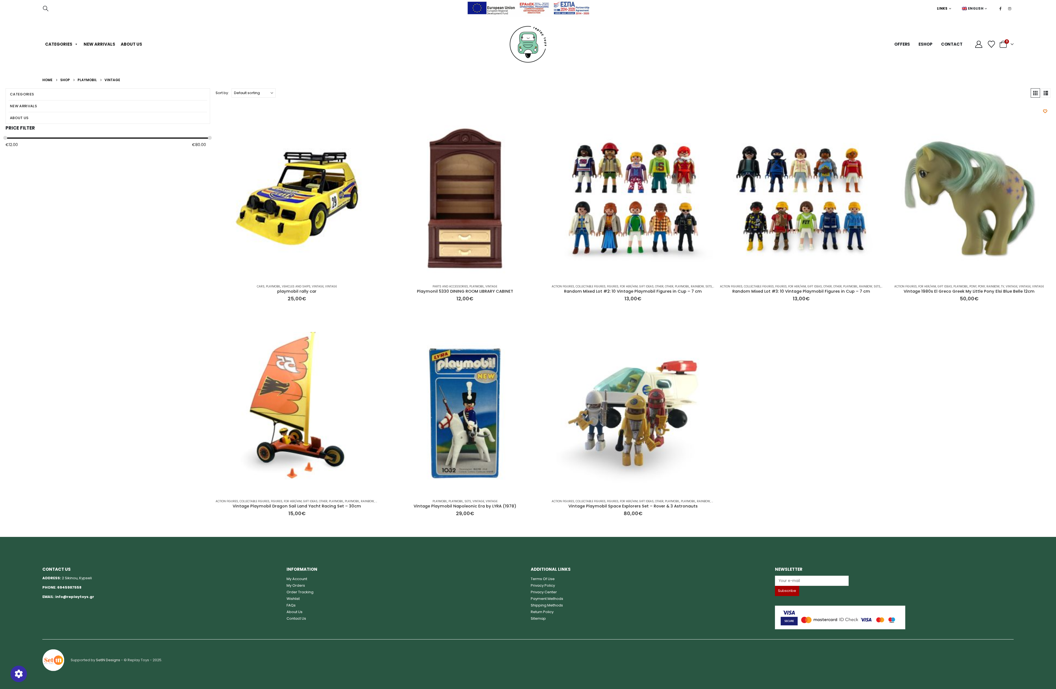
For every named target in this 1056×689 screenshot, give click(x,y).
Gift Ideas (646, 286)
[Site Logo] (528, 44)
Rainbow (697, 286)
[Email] (894, 581)
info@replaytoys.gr (74, 596)
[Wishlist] (991, 44)
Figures (612, 286)
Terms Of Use (543, 578)
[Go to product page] (297, 198)
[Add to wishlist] (1045, 111)
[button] (45, 8)
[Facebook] (1000, 8)
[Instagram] (1009, 8)
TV (1002, 286)
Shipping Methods (547, 605)
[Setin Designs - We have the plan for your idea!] (53, 659)
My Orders (296, 585)
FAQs (291, 605)
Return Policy (542, 611)
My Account (297, 578)
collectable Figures (591, 286)
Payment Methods (547, 598)
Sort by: (222, 92)
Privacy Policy (543, 585)
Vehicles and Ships (296, 286)
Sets (708, 286)
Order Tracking (300, 592)
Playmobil (273, 286)
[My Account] (979, 44)
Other (659, 286)
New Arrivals (99, 44)
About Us (131, 44)
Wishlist (293, 598)
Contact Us (296, 618)
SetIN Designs (108, 659)
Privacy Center (544, 592)
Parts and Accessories (450, 286)
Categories (58, 44)
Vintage (318, 286)
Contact (952, 44)
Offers (902, 44)
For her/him (629, 286)
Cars (261, 286)
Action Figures (563, 286)
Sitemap (538, 618)
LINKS (942, 8)
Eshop (925, 44)
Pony (973, 286)
